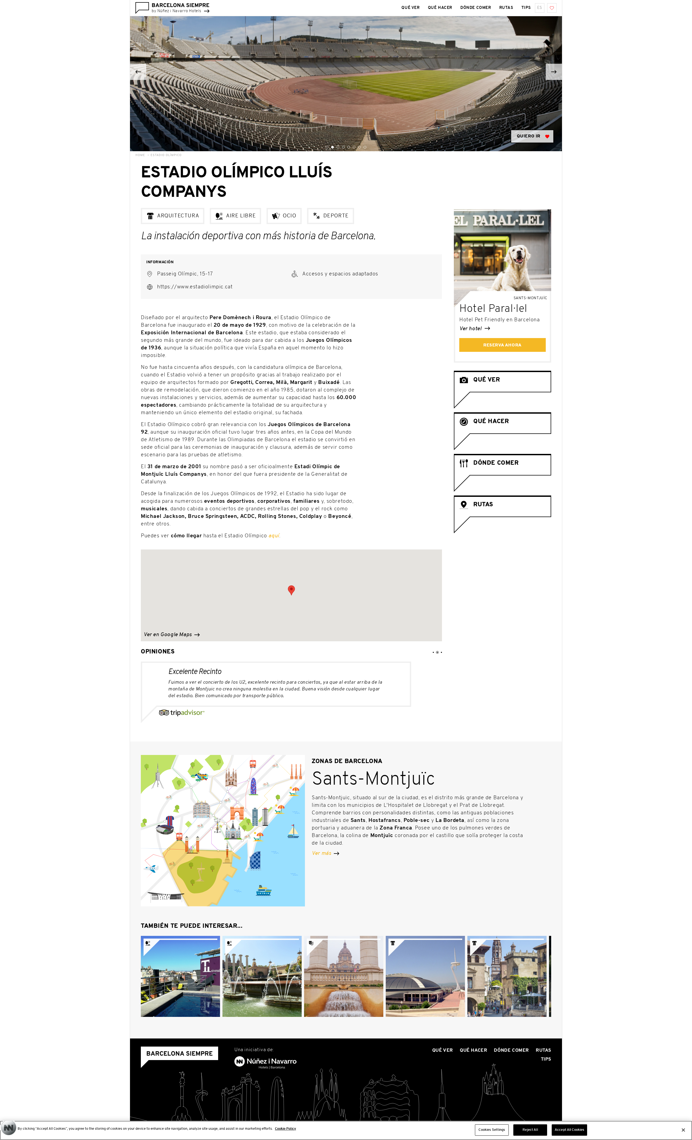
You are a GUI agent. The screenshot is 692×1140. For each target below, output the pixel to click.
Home (140, 155)
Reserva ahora (502, 345)
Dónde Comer (475, 8)
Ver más (322, 853)
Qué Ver (410, 8)
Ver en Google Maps (168, 635)
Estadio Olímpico (166, 155)
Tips (526, 8)
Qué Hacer (440, 8)
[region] (346, 1130)
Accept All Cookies (569, 1130)
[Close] (683, 1130)
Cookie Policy (285, 1129)
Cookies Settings (491, 1130)
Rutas (506, 8)
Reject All (530, 1130)
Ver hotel (471, 329)
